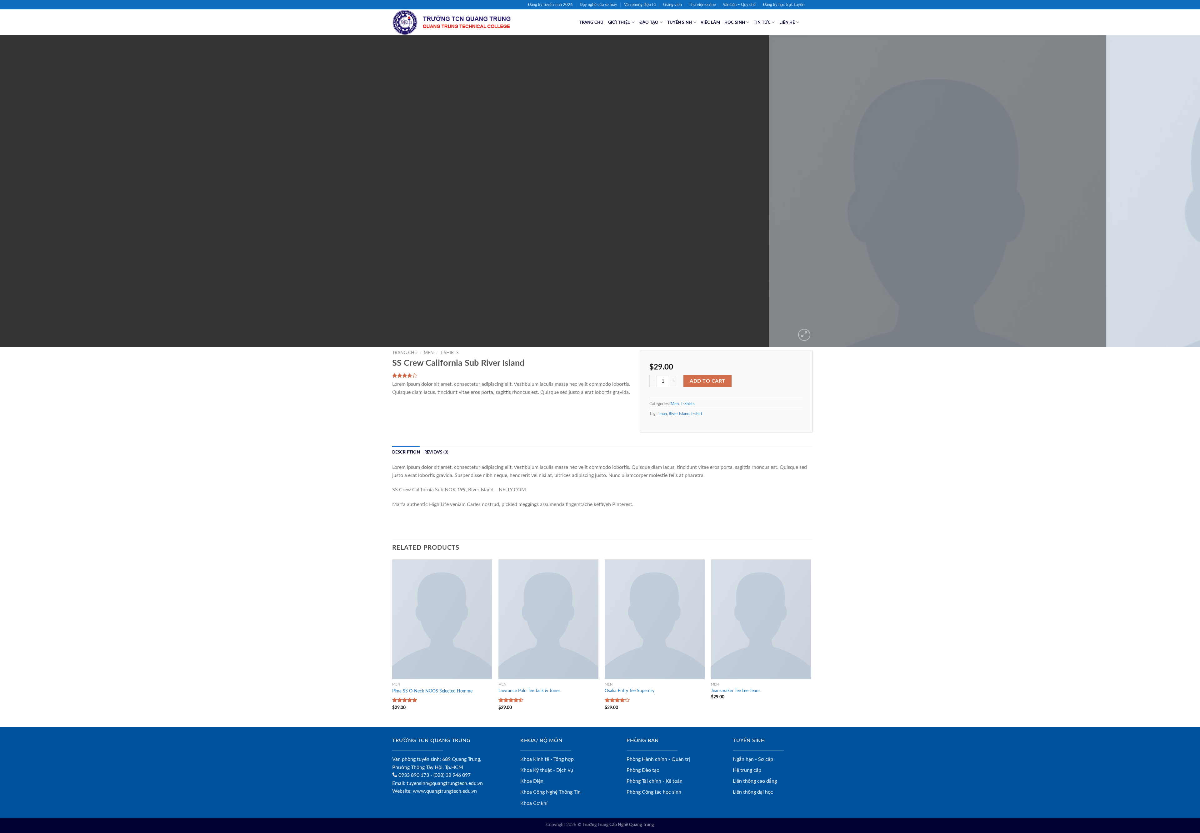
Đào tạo (649, 22)
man (663, 414)
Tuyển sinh (679, 22)
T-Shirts (449, 353)
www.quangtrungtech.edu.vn (445, 791)
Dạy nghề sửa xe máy (598, 5)
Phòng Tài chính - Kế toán (654, 781)
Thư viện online (702, 5)
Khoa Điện (531, 781)
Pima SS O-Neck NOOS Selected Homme (432, 691)
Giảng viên (672, 5)
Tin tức (762, 22)
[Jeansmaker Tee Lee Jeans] (761, 619)
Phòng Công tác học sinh (654, 792)
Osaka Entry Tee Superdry (629, 690)
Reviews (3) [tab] (436, 452)
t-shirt (696, 414)
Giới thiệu (619, 22)
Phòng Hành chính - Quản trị (658, 759)
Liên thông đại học (753, 792)
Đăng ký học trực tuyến (783, 5)
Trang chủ (591, 22)
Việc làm (710, 22)
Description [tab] (406, 452)
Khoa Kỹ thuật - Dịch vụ (546, 770)
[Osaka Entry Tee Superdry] (655, 619)
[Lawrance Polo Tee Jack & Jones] (548, 619)
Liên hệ (787, 22)
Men (429, 353)
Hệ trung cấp (747, 770)
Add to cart (707, 381)
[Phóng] (804, 335)
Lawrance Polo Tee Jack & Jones (529, 690)
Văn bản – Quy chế (739, 5)
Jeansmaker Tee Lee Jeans (735, 690)
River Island (679, 414)
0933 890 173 (413, 775)
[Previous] (32, 191)
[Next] (1168, 191)
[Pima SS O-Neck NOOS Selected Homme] (442, 619)
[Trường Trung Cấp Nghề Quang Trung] (459, 22)
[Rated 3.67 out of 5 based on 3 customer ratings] (513, 375)
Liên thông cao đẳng (755, 781)
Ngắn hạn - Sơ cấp (753, 759)
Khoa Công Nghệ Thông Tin (550, 792)
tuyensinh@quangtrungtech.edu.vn (445, 783)
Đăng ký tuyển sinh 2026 (550, 5)
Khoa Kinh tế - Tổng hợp (547, 759)
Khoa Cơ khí (534, 803)
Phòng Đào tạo (643, 770)
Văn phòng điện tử (640, 5)
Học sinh (734, 22)
